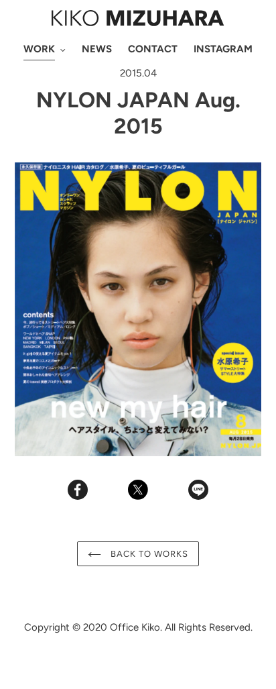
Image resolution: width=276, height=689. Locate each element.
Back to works (148, 554)
